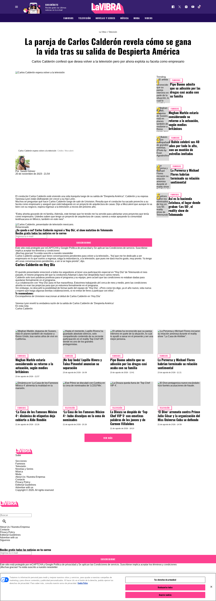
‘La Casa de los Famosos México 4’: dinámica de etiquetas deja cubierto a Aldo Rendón (36, 415)
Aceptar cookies (165, 594)
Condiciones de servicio (121, 248)
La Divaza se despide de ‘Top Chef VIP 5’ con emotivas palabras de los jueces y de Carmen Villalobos (128, 417)
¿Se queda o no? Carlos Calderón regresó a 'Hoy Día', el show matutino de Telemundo (64, 230)
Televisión (84, 18)
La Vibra (102, 32)
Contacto (20, 479)
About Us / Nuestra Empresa (30, 477)
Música (124, 18)
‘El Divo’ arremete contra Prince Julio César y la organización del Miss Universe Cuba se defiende (179, 415)
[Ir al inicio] (108, 451)
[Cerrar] (211, 587)
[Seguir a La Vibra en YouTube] (193, 7)
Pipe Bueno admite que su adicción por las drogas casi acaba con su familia (185, 90)
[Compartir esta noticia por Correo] (40, 176)
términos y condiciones (48, 250)
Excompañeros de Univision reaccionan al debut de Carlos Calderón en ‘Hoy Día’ (58, 296)
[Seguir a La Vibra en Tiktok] (199, 7)
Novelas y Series (105, 18)
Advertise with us (24, 487)
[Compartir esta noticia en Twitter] (33, 176)
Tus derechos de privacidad (165, 579)
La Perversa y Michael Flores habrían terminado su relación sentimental (185, 176)
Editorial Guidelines (25, 485)
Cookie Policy (83, 583)
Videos (149, 18)
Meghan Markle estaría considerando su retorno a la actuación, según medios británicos (184, 120)
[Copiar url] (22, 185)
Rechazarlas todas (165, 587)
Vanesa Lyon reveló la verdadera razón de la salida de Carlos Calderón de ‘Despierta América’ (64, 303)
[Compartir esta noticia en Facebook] (26, 176)
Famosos (68, 18)
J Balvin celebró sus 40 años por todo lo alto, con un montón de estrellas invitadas (184, 147)
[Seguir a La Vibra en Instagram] (186, 7)
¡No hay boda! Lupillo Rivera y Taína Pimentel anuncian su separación (82, 363)
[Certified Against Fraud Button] (25, 492)
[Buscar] (4, 521)
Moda (137, 18)
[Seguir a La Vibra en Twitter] (179, 7)
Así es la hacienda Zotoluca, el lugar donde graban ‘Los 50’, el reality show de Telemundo (184, 206)
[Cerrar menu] (3, 510)
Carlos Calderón (37, 196)
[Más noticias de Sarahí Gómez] (22, 157)
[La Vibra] (108, 8)
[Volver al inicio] (9, 502)
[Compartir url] (18, 191)
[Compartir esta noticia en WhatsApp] (19, 176)
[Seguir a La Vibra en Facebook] (173, 7)
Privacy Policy (22, 482)
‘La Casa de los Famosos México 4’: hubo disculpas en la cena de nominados (84, 415)
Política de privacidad (80, 248)
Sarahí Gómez (27, 171)
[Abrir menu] (16, 7)
